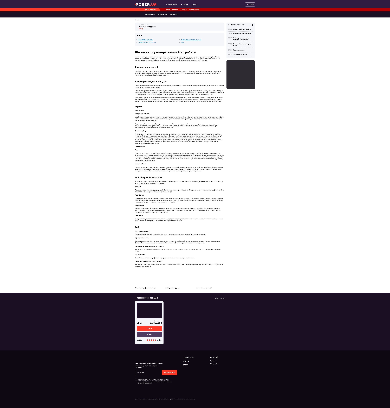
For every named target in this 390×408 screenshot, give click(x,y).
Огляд (149, 334)
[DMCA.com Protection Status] (139, 389)
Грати (149, 328)
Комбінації (174, 14)
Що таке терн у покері (204, 288)
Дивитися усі (219, 298)
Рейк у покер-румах (173, 288)
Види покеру (150, 14)
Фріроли (183, 10)
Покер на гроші (172, 10)
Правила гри (162, 14)
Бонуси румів (194, 10)
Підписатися (169, 372)
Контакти (213, 361)
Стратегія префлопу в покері (145, 288)
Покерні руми (171, 4)
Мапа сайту (214, 364)
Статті (194, 4)
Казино (184, 4)
